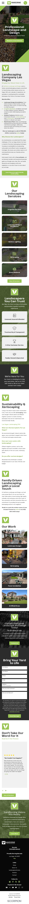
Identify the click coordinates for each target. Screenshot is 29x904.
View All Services (14, 281)
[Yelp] (16, 881)
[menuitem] (11, 897)
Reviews (14, 872)
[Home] (14, 2)
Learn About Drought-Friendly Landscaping (14, 173)
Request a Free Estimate (14, 40)
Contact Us (14, 643)
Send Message (14, 716)
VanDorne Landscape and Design (12, 86)
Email (4, 680)
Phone (4, 675)
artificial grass (10, 118)
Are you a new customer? (9, 688)
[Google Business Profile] (10, 881)
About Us (14, 867)
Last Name (5, 671)
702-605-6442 (14, 849)
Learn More (14, 833)
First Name (5, 667)
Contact (14, 875)
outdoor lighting (20, 117)
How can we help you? (8, 692)
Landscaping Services (14, 870)
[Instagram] (19, 881)
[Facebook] (13, 881)
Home (14, 865)
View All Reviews (9, 795)
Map (14, 858)
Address (4, 684)
